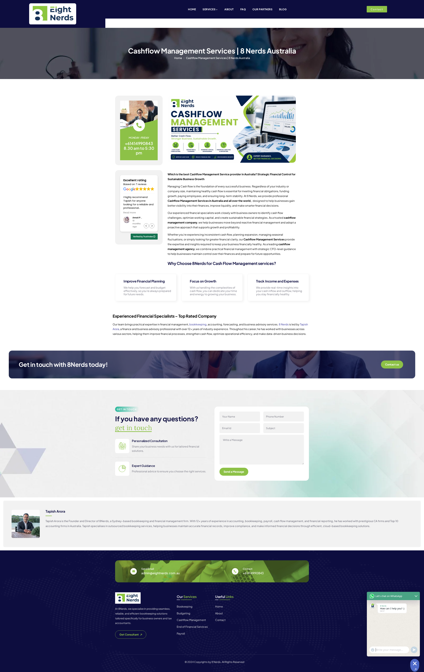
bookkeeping (198, 324)
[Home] (128, 598)
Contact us (392, 364)
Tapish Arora (55, 511)
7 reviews (141, 184)
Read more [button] (129, 212)
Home (178, 58)
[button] (151, 225)
